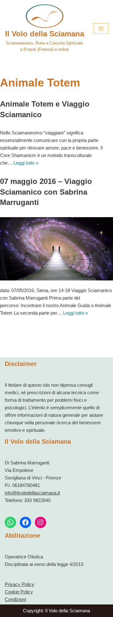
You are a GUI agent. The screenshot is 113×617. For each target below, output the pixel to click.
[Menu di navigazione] (101, 28)
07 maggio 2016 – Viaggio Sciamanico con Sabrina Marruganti (46, 192)
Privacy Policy (19, 584)
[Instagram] (40, 522)
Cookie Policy (19, 591)
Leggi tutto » (25, 162)
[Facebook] (25, 522)
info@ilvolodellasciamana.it (32, 492)
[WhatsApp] (10, 522)
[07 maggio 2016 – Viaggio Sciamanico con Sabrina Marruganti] (56, 249)
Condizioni (15, 599)
